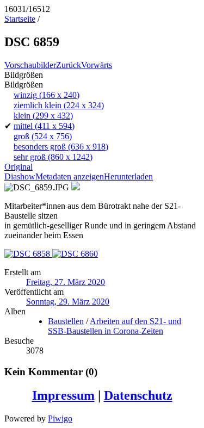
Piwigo (60, 418)
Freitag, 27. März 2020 (65, 282)
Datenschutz (138, 395)
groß (43, 136)
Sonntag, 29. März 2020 (67, 301)
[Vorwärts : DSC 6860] (75, 253)
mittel (44, 126)
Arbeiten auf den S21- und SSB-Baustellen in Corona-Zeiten (114, 326)
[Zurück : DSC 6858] (28, 253)
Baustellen (66, 321)
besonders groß (61, 146)
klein (43, 115)
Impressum (63, 395)
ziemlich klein (59, 105)
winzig (46, 95)
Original (18, 166)
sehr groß (53, 157)
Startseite (19, 18)
